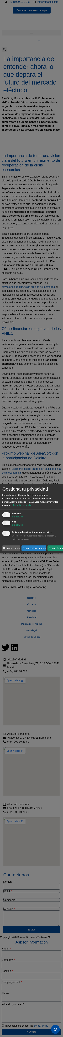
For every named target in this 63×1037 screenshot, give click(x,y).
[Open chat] (55, 1029)
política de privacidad (21, 505)
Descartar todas (11, 548)
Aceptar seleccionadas (34, 548)
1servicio (17, 516)
